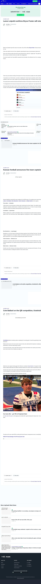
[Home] (4, 1)
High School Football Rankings (33, 3)
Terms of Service (16, 567)
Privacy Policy (16, 564)
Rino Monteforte (15, 200)
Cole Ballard (8, 200)
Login (39, 1)
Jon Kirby (8, 24)
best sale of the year (8, 415)
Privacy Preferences (20, 578)
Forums (18, 3)
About (2, 562)
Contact (2, 567)
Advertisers (3, 564)
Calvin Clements (22, 200)
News (14, 3)
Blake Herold (29, 200)
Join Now (35, 1)
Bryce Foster (31, 47)
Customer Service (16, 562)
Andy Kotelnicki (31, 366)
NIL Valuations (23, 3)
